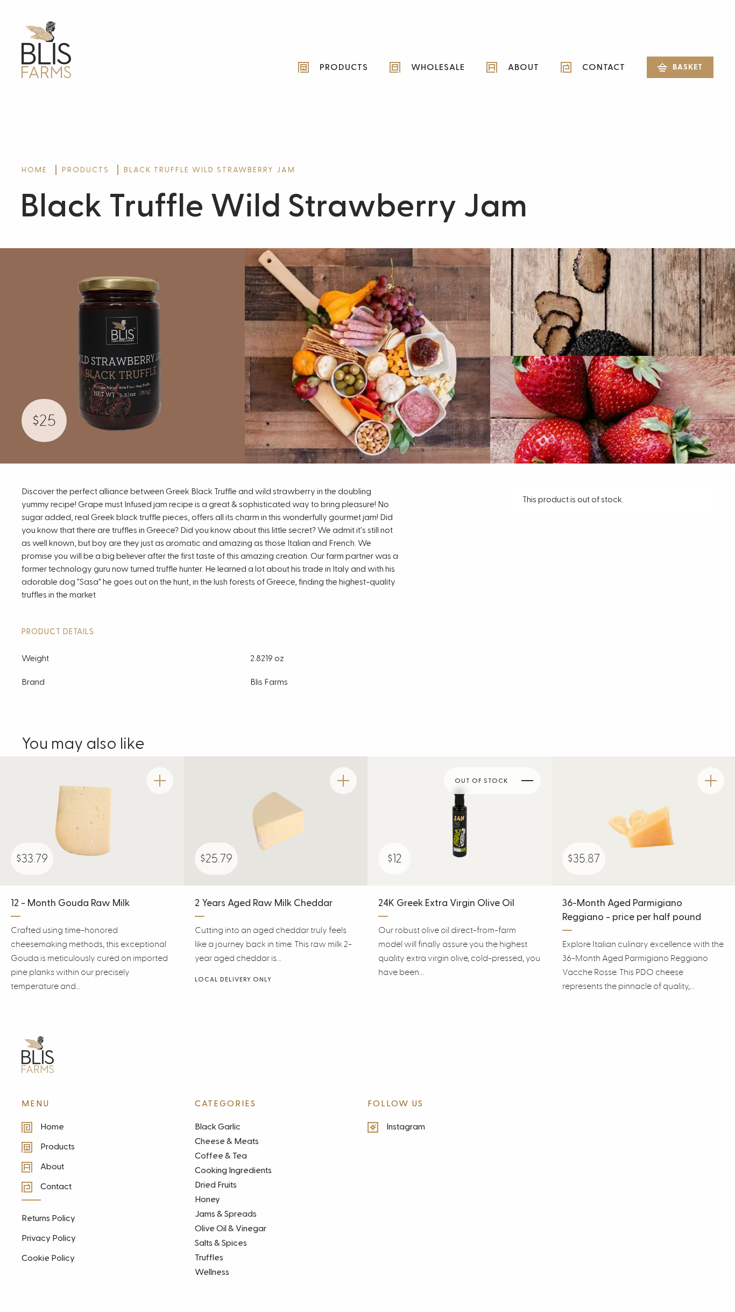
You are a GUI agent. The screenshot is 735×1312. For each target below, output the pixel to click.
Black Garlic (218, 1126)
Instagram (405, 1126)
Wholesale (438, 67)
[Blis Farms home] (38, 1054)
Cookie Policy (48, 1258)
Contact (603, 67)
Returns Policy (48, 1218)
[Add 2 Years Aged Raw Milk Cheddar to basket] (343, 780)
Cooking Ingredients (233, 1170)
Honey (207, 1199)
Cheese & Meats (227, 1141)
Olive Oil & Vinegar (230, 1228)
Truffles (209, 1257)
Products (344, 67)
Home (34, 170)
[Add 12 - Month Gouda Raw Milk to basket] (159, 780)
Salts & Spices (221, 1243)
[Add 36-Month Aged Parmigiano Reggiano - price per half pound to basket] (710, 780)
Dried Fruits (216, 1185)
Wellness (212, 1272)
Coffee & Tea (221, 1155)
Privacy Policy (49, 1238)
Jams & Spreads (226, 1214)
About (523, 67)
